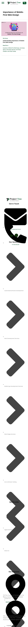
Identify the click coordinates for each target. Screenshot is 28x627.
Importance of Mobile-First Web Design (11, 47)
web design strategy (11, 51)
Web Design (5, 38)
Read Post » (6, 45)
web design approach (10, 49)
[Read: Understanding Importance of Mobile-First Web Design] (14, 28)
